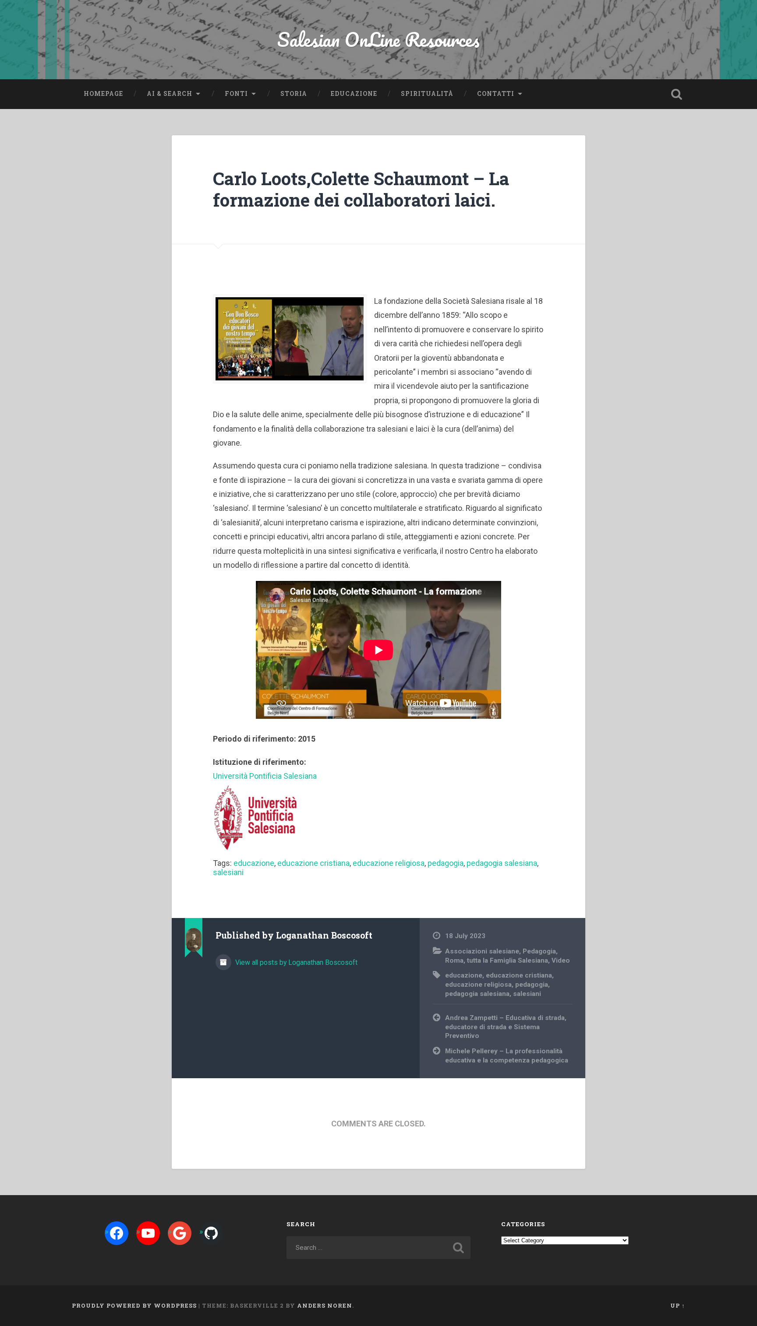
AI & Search (169, 94)
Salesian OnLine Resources (378, 39)
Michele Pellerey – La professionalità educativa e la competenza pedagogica (506, 1055)
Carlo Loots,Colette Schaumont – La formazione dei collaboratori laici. (361, 189)
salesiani (228, 872)
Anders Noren (324, 1305)
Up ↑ (677, 1305)
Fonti (236, 94)
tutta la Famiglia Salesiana (507, 960)
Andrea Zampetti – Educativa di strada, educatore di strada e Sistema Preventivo (505, 1027)
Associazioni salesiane (482, 951)
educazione (253, 863)
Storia (293, 94)
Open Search (676, 94)
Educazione (354, 94)
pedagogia (445, 863)
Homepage (103, 94)
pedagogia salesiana (502, 863)
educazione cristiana (313, 863)
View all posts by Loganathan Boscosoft (295, 962)
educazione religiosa (388, 863)
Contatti (495, 94)
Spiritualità (427, 94)
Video (561, 960)
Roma (454, 960)
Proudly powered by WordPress (134, 1305)
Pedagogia (539, 951)
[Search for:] (378, 1247)
